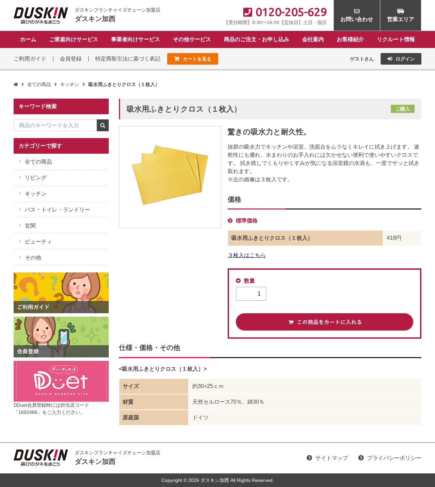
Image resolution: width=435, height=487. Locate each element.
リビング (36, 178)
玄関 (30, 226)
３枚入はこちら (247, 255)
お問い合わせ (357, 19)
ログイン (405, 59)
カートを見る (197, 59)
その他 (33, 258)
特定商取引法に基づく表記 (127, 59)
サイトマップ (331, 458)
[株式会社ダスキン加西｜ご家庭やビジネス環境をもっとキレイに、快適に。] (41, 15)
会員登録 (71, 59)
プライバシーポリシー (394, 458)
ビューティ (38, 242)
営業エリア (400, 19)
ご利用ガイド (30, 59)
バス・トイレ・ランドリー (57, 210)
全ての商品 (39, 84)
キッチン (69, 84)
